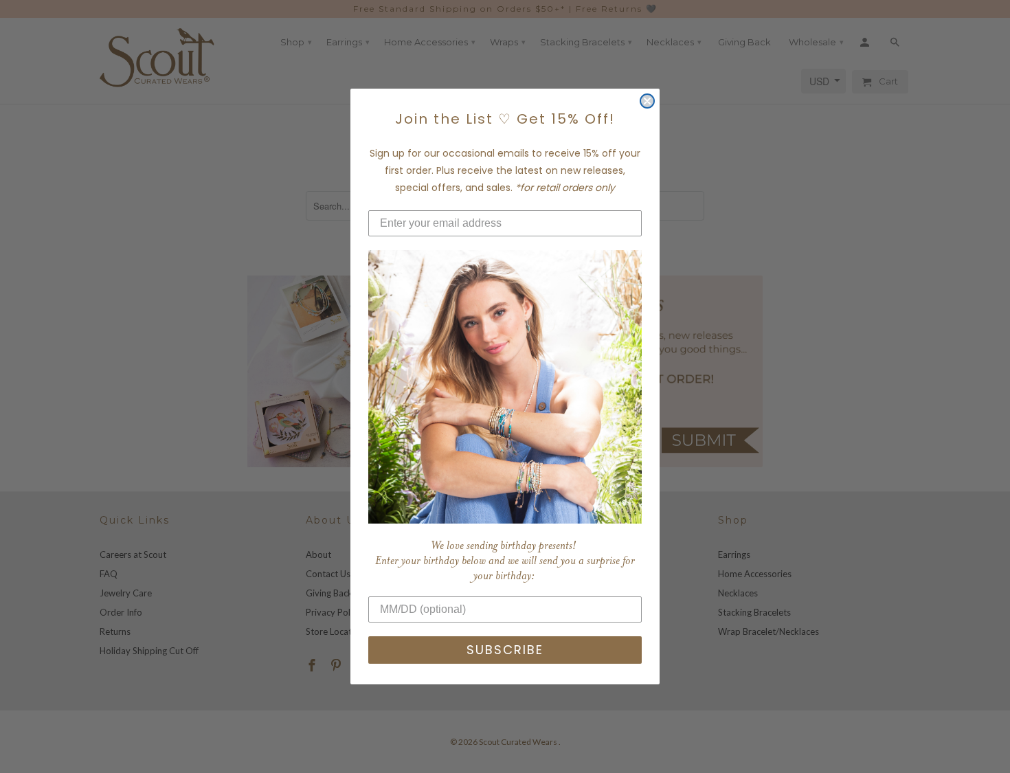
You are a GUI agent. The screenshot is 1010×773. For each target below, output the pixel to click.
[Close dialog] (647, 101)
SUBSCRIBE (505, 649)
